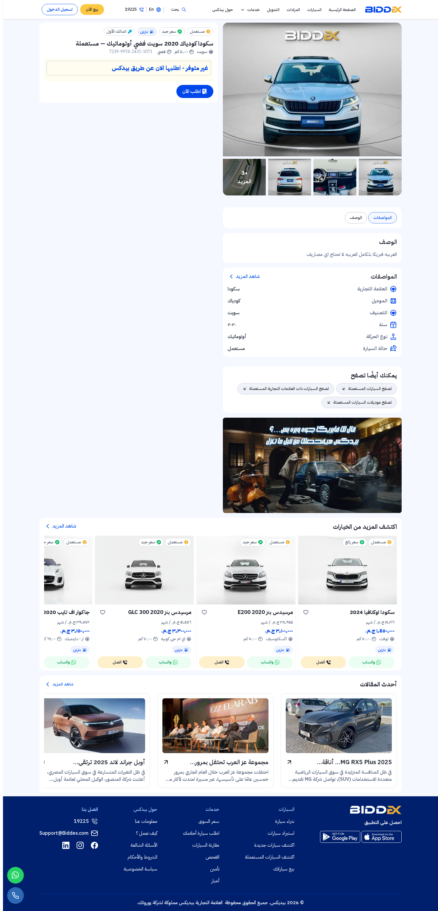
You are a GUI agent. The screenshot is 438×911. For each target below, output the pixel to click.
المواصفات (382, 217)
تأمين (214, 869)
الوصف (356, 217)
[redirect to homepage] (383, 10)
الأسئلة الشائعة (144, 845)
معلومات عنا (146, 821)
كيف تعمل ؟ (146, 833)
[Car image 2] (334, 177)
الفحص (212, 857)
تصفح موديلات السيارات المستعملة (362, 402)
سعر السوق (208, 821)
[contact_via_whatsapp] (15, 875)
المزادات (293, 10)
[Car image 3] (289, 177)
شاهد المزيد (248, 276)
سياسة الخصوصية (140, 869)
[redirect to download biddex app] (381, 837)
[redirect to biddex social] (94, 845)
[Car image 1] (380, 177)
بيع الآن (92, 9)
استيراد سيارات (281, 833)
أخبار (215, 880)
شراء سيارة (284, 821)
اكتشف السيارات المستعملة (269, 857)
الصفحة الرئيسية (342, 10)
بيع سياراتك (283, 869)
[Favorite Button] (306, 612)
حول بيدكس (222, 10)
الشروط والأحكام (142, 857)
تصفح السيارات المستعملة (370, 388)
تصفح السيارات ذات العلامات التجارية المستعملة (289, 388)
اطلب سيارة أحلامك (201, 833)
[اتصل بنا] (15, 895)
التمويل (273, 10)
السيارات (314, 10)
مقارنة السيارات (205, 845)
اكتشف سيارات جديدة (274, 845)
